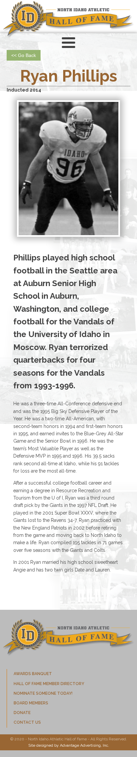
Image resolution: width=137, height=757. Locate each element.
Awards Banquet (33, 673)
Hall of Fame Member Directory (49, 683)
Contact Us (27, 722)
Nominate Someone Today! (43, 693)
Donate (22, 712)
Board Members (31, 703)
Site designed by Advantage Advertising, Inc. (68, 745)
